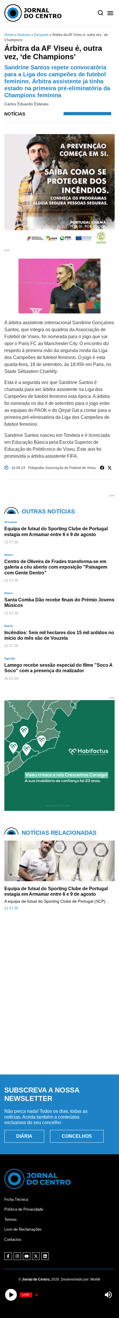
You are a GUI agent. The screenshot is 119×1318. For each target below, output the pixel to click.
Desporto (41, 35)
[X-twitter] (36, 1256)
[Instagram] (17, 1256)
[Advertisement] (59, 1004)
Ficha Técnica (16, 1199)
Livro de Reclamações (23, 1229)
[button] (102, 468)
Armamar (10, 522)
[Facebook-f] (8, 1256)
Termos (10, 1219)
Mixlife (95, 1279)
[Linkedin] (45, 1256)
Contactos (12, 1239)
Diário (8, 554)
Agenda (9, 658)
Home (9, 35)
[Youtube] (26, 1256)
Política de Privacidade (23, 1209)
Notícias (24, 35)
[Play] (10, 1295)
